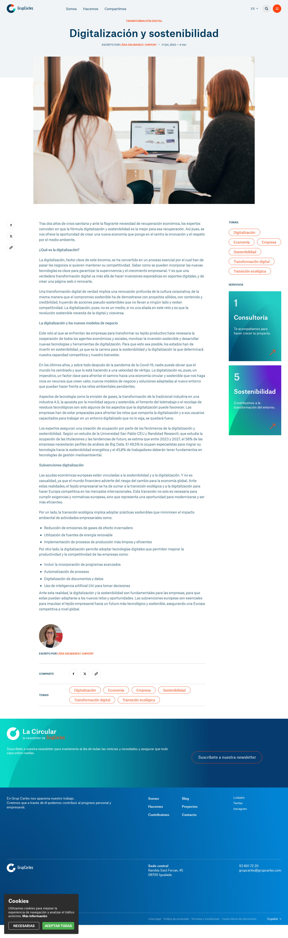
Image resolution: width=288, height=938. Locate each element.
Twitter (238, 803)
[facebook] (73, 673)
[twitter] (85, 673)
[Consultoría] (255, 326)
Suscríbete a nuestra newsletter (227, 757)
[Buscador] (266, 8)
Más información (34, 916)
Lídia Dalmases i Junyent (138, 44)
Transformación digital (144, 21)
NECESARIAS (24, 926)
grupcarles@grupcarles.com (260, 870)
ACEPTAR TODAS (58, 926)
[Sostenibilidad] (255, 400)
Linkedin (239, 797)
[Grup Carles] (27, 8)
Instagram (240, 808)
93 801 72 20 (248, 866)
